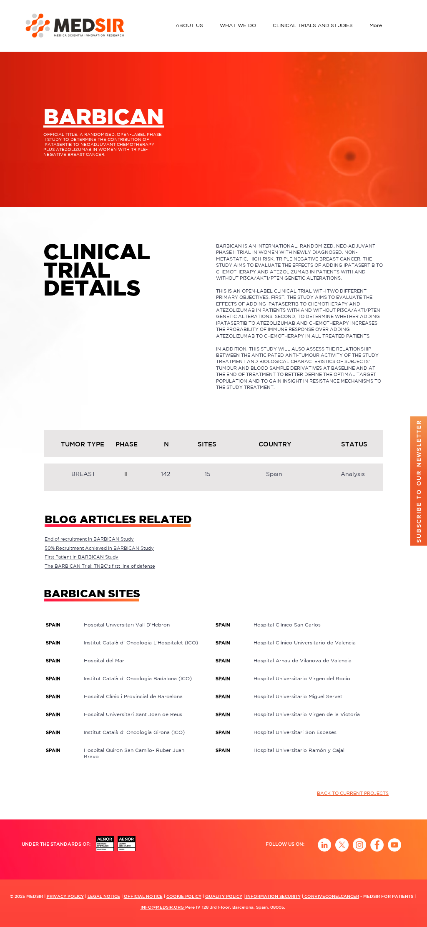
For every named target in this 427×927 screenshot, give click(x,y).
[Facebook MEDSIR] (377, 845)
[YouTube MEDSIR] (394, 845)
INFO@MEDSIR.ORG (163, 906)
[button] (191, 25)
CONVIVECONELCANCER (331, 896)
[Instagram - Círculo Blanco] (359, 845)
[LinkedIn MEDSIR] (324, 845)
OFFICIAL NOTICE (143, 896)
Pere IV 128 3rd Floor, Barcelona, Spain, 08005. (235, 906)
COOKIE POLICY (183, 896)
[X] (342, 845)
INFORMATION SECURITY (273, 896)
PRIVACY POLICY (65, 896)
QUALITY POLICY (223, 896)
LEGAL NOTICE (104, 896)
